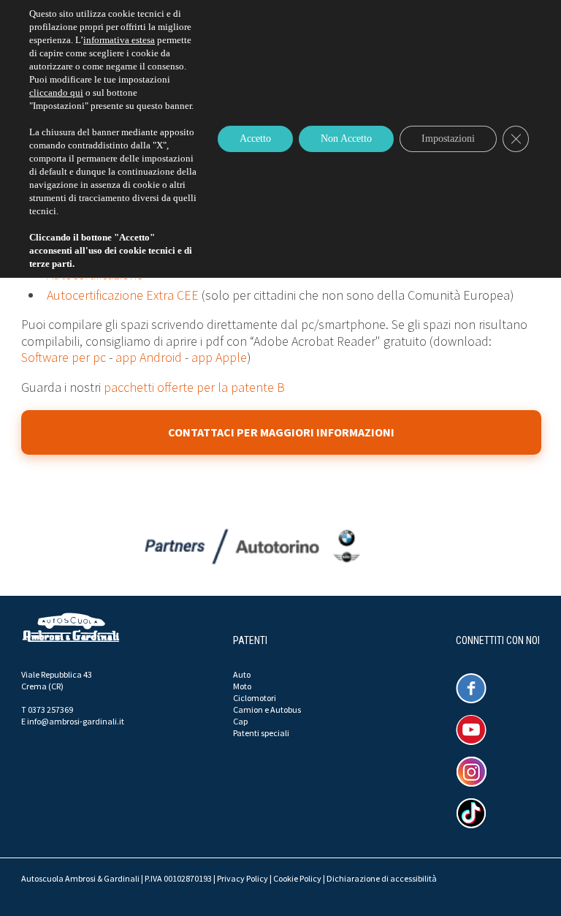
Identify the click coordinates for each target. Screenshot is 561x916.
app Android (148, 357)
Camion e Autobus (267, 709)
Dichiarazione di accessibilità (382, 878)
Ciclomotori (254, 697)
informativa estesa (119, 39)
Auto (242, 674)
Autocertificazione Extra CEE (123, 295)
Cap (240, 721)
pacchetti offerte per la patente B (194, 387)
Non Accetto (346, 138)
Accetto (255, 138)
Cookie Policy (297, 878)
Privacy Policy (242, 878)
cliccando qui (56, 92)
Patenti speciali (261, 732)
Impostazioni (448, 138)
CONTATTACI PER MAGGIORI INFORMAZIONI (281, 432)
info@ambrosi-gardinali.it (75, 721)
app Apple (219, 357)
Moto (242, 686)
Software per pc (63, 357)
